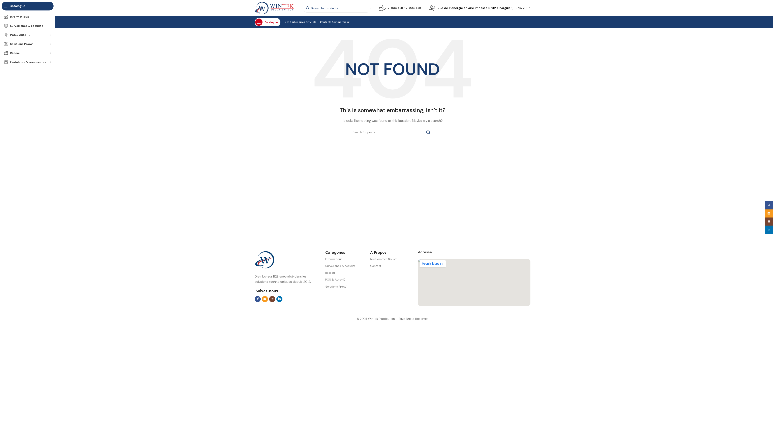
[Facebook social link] (258, 299)
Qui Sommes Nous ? (383, 259)
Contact (375, 266)
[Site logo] (275, 8)
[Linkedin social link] (279, 299)
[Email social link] (265, 299)
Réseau (330, 272)
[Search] (428, 132)
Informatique (333, 259)
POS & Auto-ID (335, 279)
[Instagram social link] (272, 299)
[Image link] (265, 260)
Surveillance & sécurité (340, 266)
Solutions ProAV (335, 286)
